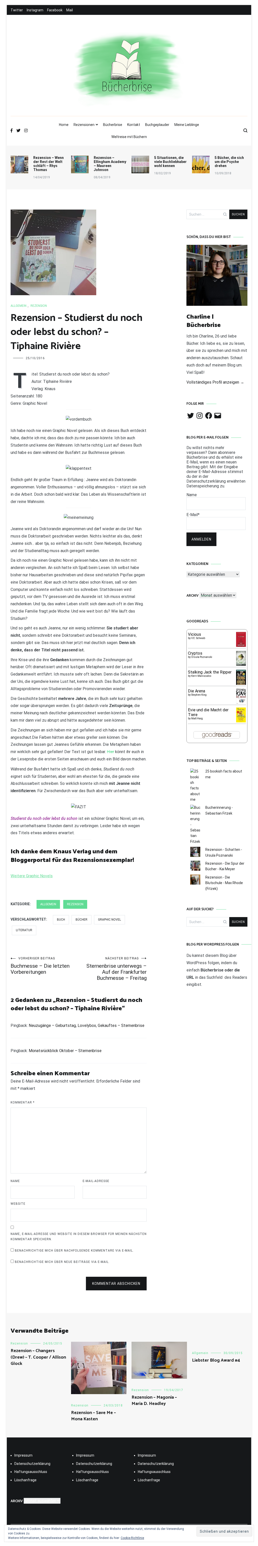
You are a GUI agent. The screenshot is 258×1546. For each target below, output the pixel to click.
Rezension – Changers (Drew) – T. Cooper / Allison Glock (38, 1357)
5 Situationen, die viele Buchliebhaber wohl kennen (170, 162)
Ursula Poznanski (201, 657)
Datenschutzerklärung (32, 1464)
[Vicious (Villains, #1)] (241, 645)
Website (18, 1203)
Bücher (81, 919)
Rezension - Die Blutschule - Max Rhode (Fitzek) (224, 883)
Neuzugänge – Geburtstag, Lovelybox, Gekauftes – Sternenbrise (86, 1025)
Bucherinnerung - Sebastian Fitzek (219, 810)
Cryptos (195, 653)
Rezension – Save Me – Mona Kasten (93, 1416)
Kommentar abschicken (116, 1284)
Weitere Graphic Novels (32, 875)
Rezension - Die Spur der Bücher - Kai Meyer (224, 866)
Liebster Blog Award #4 (216, 1360)
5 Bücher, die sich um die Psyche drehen (229, 162)
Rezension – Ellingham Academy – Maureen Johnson (110, 164)
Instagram (35, 10)
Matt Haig (197, 718)
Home (64, 125)
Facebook (54, 10)
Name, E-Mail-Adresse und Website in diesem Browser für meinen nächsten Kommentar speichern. (79, 1236)
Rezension (38, 306)
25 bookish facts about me (223, 774)
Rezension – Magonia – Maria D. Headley (154, 1400)
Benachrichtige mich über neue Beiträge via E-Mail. (62, 1262)
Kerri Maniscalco (201, 676)
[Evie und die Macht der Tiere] (241, 721)
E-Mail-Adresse (96, 1181)
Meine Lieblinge (186, 125)
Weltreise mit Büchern (129, 137)
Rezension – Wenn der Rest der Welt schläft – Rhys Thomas (48, 164)
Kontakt (133, 125)
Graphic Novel (109, 919)
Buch (61, 919)
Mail (69, 10)
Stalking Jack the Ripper (210, 672)
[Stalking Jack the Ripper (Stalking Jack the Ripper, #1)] (241, 684)
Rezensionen (84, 125)
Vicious (194, 634)
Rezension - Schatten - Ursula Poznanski (223, 852)
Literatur (24, 930)
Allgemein (18, 306)
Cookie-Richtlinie (132, 1538)
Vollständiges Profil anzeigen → (215, 382)
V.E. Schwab (198, 638)
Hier (110, 751)
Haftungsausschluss (30, 1472)
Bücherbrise (112, 125)
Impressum (23, 1455)
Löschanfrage (25, 1480)
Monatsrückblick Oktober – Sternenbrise (65, 1050)
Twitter (17, 10)
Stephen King (199, 694)
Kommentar (23, 1102)
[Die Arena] (241, 702)
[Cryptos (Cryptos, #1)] (241, 664)
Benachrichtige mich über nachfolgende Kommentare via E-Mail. (74, 1250)
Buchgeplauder (157, 125)
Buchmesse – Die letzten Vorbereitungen (40, 966)
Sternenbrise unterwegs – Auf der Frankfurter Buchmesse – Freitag (116, 969)
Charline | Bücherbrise (203, 321)
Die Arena (196, 691)
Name (15, 1181)
